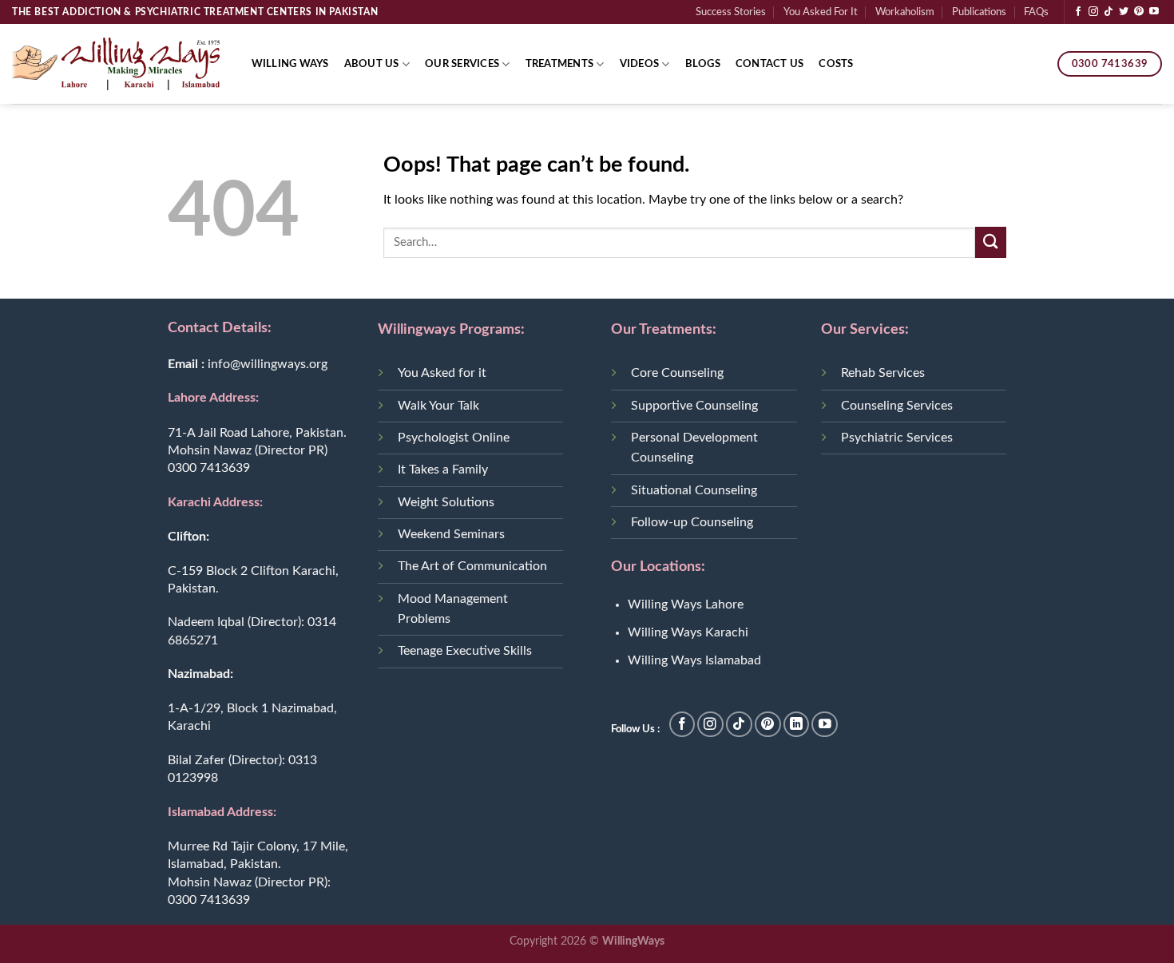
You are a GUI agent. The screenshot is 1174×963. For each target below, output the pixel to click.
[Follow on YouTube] (1154, 12)
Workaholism (904, 12)
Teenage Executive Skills (465, 650)
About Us (371, 64)
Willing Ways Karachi (688, 632)
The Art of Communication (472, 566)
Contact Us (770, 64)
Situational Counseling (694, 490)
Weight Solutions (446, 502)
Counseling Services (897, 405)
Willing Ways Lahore (686, 604)
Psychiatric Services (897, 437)
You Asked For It (820, 12)
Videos (640, 64)
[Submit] (990, 242)
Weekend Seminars (451, 534)
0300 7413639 (209, 468)
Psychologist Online (454, 437)
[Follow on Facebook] (1078, 12)
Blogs (702, 64)
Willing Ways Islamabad (694, 660)
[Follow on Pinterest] (1139, 12)
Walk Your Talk (438, 405)
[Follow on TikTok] (1108, 12)
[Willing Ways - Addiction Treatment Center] (116, 63)
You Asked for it (442, 373)
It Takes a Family (443, 469)
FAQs (1036, 12)
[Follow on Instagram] (1093, 12)
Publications (979, 12)
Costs (836, 64)
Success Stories (731, 12)
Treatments (560, 64)
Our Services (462, 64)
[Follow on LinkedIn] (796, 724)
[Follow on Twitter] (1123, 12)
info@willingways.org (267, 364)
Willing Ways (290, 64)
